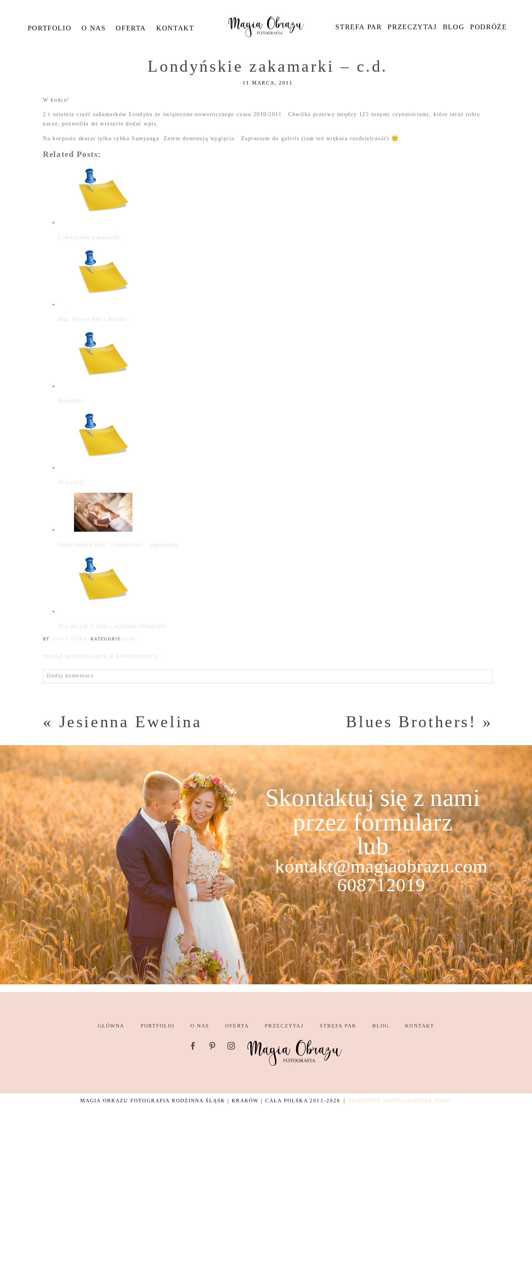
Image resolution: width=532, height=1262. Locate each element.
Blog (453, 27)
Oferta (131, 28)
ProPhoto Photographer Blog (400, 1100)
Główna (111, 1026)
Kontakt (175, 28)
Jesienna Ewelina (130, 722)
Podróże (488, 27)
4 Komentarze (100, 656)
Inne (129, 638)
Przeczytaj (412, 27)
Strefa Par (358, 27)
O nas (93, 28)
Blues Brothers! (411, 722)
